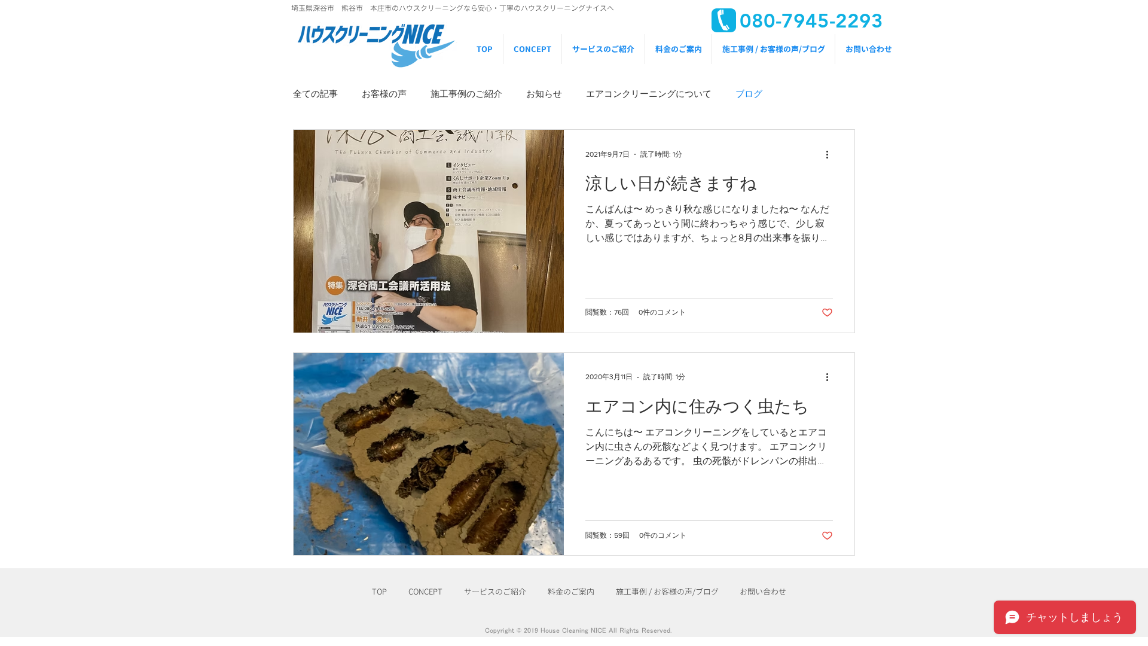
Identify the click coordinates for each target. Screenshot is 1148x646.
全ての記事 (315, 94)
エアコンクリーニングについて (649, 94)
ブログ (748, 94)
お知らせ (544, 94)
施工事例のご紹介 (466, 94)
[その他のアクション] (831, 154)
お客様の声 (384, 94)
